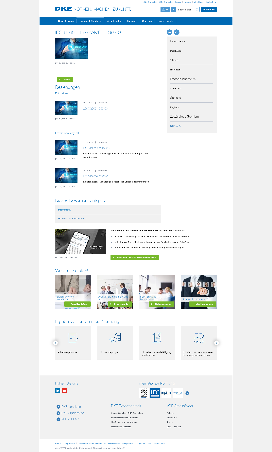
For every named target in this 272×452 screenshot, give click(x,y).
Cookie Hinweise (112, 443)
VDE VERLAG (70, 419)
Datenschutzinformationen (90, 443)
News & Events (66, 21)
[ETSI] (178, 393)
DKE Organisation (72, 413)
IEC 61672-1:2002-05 (96, 148)
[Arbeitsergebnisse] (73, 337)
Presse (178, 2)
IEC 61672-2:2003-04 (96, 176)
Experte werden (121, 304)
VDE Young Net (174, 426)
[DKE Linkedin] (57, 390)
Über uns (147, 21)
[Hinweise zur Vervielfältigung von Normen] (157, 337)
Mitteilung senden (204, 304)
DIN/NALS (175, 126)
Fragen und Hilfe (143, 443)
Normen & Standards (90, 21)
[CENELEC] (166, 393)
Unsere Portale (165, 21)
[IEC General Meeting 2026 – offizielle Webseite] (144, 393)
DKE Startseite (150, 2)
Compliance (127, 443)
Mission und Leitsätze (121, 426)
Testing (170, 422)
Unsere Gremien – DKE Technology (127, 413)
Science (170, 413)
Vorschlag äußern (79, 304)
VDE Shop (198, 2)
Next (216, 343)
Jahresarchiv (159, 443)
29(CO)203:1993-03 (95, 108)
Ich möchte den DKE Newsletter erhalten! (136, 257)
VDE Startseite (166, 2)
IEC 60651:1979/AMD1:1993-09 (72, 218)
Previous (55, 343)
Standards (172, 417)
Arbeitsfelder (114, 21)
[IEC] (155, 393)
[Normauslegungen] (115, 337)
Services (131, 21)
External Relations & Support (124, 417)
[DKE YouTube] (64, 390)
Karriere (187, 2)
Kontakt (58, 443)
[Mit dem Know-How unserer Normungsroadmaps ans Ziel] (199, 337)
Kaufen (66, 79)
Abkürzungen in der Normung (124, 422)
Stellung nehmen (163, 304)
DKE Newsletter (71, 406)
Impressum (70, 443)
